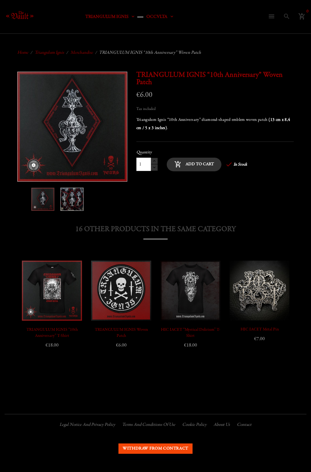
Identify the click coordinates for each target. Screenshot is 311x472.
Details (33, 304)
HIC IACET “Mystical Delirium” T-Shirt (190, 333)
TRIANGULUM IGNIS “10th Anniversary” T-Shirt (52, 333)
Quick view (33, 289)
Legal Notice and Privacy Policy (87, 424)
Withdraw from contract (155, 448)
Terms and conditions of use (148, 424)
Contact (244, 424)
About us (222, 424)
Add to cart (194, 164)
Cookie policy (194, 424)
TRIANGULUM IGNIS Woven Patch (121, 333)
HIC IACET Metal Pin (260, 329)
